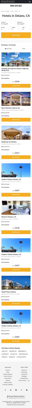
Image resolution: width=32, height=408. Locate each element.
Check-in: (3, 22)
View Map (9, 49)
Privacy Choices (22, 380)
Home (2, 11)
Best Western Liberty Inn (10, 108)
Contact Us (24, 370)
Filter (23, 49)
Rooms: (3, 27)
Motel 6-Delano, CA (8, 217)
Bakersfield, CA (22, 351)
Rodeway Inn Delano (9, 142)
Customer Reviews (7, 374)
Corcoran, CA (13, 354)
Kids (23, 27)
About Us (8, 370)
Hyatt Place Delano (8, 292)
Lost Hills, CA (5, 354)
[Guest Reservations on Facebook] (6, 390)
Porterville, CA (12, 351)
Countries (7, 11)
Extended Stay (24, 378)
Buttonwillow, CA (23, 354)
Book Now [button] (16, 86)
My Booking (24, 372)
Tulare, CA (4, 357)
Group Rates (24, 374)
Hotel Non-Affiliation (8, 384)
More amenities (5, 78)
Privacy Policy (8, 378)
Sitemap (8, 380)
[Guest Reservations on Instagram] (16, 390)
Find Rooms (16, 35)
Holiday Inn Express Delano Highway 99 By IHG (15, 70)
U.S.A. (12, 11)
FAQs (8, 372)
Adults (13, 27)
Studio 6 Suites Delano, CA (11, 179)
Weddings (24, 376)
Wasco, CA (4, 351)
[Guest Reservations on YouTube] (26, 390)
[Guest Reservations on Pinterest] (21, 390)
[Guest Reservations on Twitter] (11, 390)
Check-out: (20, 22)
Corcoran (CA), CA (21, 357)
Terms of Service (8, 376)
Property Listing (8, 382)
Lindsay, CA (12, 357)
